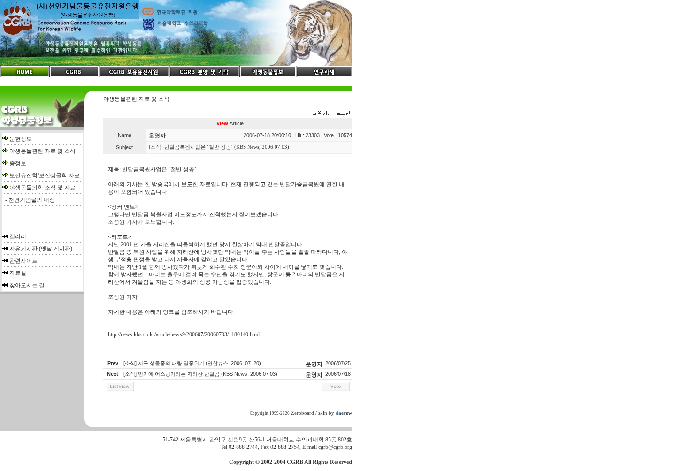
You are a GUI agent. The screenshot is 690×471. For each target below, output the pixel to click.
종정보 (17, 163)
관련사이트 (23, 261)
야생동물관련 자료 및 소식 (42, 151)
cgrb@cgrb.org (335, 447)
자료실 (17, 273)
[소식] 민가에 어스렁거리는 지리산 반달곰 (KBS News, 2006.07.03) (200, 374)
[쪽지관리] (331, 113)
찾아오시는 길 (27, 285)
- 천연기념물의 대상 (28, 200)
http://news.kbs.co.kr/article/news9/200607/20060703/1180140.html (184, 334)
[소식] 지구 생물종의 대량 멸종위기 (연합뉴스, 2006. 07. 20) (192, 363)
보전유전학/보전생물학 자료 (44, 175)
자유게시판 (23, 248)
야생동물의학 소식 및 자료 (42, 187)
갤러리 (17, 236)
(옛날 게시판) (55, 248)
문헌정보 (20, 139)
